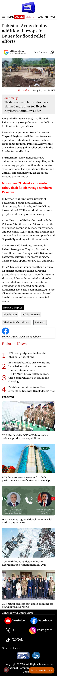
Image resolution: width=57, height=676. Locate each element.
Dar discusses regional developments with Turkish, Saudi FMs (27, 521)
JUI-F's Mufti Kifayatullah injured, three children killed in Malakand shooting (28, 377)
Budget (19, 17)
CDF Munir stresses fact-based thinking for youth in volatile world (27, 605)
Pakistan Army (31, 314)
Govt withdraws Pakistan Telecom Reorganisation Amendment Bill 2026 (24, 563)
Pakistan (42, 17)
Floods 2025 (10, 314)
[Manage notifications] (6, 669)
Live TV (30, 17)
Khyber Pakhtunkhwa (16, 322)
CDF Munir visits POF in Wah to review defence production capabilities (25, 436)
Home (10, 17)
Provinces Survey (41, 670)
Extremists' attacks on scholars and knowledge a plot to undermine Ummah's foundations (29, 366)
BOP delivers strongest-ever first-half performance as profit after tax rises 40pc (26, 479)
